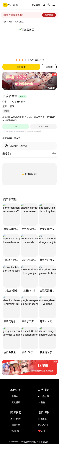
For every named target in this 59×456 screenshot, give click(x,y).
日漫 (10, 22)
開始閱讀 (21, 66)
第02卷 (17, 137)
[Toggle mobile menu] (53, 4)
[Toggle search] (43, 4)
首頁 (4, 22)
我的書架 (36, 4)
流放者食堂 (19, 22)
